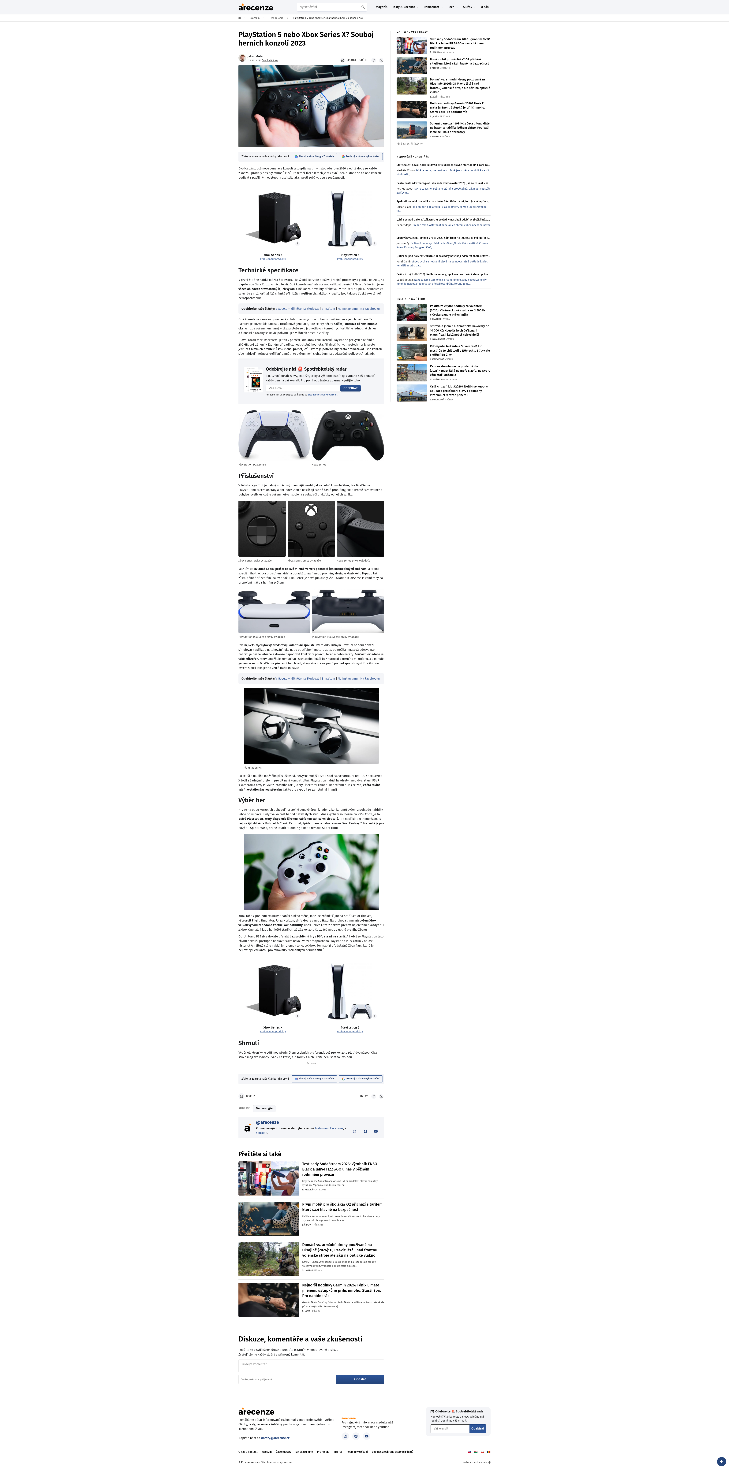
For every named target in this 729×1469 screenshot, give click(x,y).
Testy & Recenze (403, 7)
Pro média (323, 1452)
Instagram (322, 1128)
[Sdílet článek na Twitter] (381, 60)
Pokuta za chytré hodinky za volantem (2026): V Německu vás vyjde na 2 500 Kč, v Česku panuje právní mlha (458, 310)
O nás (485, 7)
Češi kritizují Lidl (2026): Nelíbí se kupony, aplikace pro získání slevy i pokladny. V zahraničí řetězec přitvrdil (459, 391)
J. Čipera (306, 1225)
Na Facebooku (370, 308)
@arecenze (267, 1122)
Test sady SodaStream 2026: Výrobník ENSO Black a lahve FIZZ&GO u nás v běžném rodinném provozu (339, 1169)
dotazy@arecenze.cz (275, 1438)
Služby (467, 7)
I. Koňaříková (437, 339)
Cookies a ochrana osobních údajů (392, 1452)
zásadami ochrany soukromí (322, 395)
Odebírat (350, 388)
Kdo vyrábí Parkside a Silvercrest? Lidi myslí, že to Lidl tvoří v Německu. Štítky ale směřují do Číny (460, 350)
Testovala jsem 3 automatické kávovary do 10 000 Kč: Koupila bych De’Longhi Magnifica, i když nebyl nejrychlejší (459, 330)
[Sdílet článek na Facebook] (373, 60)
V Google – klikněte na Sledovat (297, 308)
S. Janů (306, 1270)
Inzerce (338, 1452)
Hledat (363, 7)
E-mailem (328, 308)
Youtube (261, 1132)
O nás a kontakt (247, 1452)
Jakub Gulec (256, 56)
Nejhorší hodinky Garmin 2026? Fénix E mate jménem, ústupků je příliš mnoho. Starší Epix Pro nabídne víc (341, 1290)
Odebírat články (270, 60)
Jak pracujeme (304, 1452)
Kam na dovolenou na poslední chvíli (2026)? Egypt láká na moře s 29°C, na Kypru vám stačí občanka (460, 371)
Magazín (381, 7)
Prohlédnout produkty (273, 259)
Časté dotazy (283, 1452)
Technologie (264, 1108)
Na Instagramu (348, 308)
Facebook (336, 1128)
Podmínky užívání (357, 1452)
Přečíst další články (410, 144)
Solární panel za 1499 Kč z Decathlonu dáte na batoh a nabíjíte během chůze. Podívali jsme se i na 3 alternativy (460, 128)
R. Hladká (307, 1190)
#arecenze (349, 1418)
